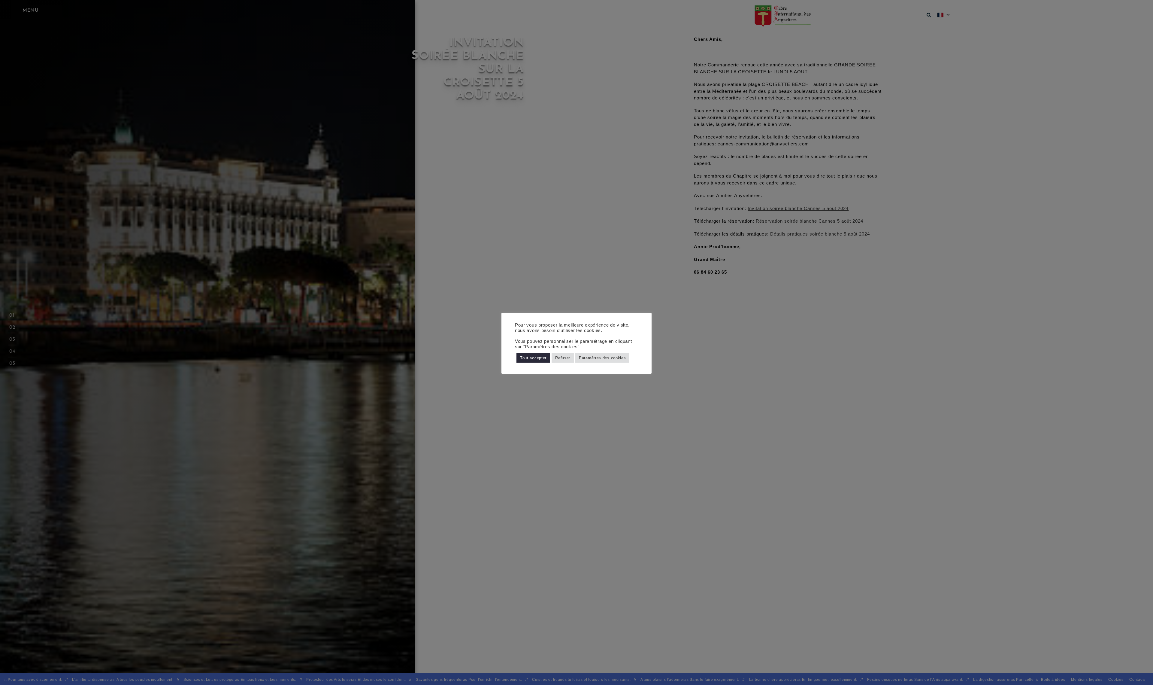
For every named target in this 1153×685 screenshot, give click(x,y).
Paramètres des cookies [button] (602, 358)
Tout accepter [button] (533, 358)
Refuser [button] (562, 358)
